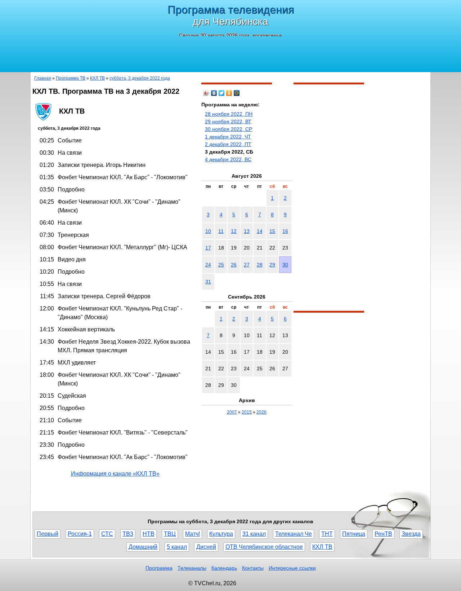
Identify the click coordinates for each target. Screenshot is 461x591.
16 (285, 231)
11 (221, 231)
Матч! (192, 534)
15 (272, 231)
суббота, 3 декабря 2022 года (139, 78)
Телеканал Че (293, 534)
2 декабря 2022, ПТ (228, 144)
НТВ (149, 534)
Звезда (411, 534)
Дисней (206, 547)
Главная (42, 78)
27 (247, 265)
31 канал (254, 534)
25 (221, 265)
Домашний (143, 547)
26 (234, 265)
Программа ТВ (70, 78)
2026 (261, 412)
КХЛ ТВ (97, 78)
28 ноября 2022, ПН (228, 114)
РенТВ (383, 534)
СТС (107, 534)
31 (208, 282)
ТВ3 (127, 534)
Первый (47, 534)
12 (234, 231)
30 (285, 265)
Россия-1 (80, 534)
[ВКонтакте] (214, 93)
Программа (159, 568)
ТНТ (327, 534)
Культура (221, 534)
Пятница (353, 534)
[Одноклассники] (229, 93)
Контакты (253, 568)
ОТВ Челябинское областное (264, 547)
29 (272, 265)
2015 (247, 412)
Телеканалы (192, 568)
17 (208, 248)
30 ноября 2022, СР (228, 129)
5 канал (177, 547)
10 (208, 231)
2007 (232, 412)
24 (208, 265)
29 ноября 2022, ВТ (228, 121)
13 (247, 231)
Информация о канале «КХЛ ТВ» (115, 474)
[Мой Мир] (237, 93)
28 (260, 265)
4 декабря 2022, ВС (228, 159)
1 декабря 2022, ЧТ (228, 137)
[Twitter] (221, 93)
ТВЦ (170, 534)
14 (260, 231)
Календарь (224, 568)
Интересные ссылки (292, 568)
